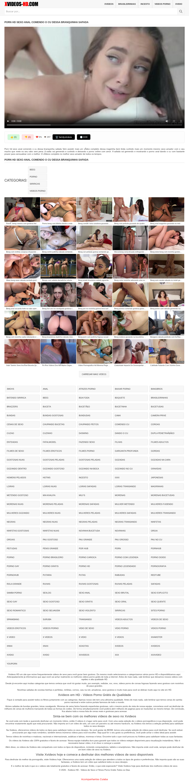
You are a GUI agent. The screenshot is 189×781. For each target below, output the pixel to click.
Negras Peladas (88, 522)
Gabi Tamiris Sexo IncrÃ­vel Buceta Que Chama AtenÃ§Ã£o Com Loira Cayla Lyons (22, 365)
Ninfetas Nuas (51, 531)
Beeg (32, 169)
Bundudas (84, 415)
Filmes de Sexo (15, 451)
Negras (11, 522)
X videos (47, 637)
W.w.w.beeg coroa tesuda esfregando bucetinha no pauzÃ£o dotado (130, 252)
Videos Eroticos (16, 628)
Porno (33, 177)
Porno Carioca (87, 557)
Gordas (155, 451)
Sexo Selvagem (51, 610)
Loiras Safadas (87, 486)
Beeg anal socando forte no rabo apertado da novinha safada (22, 309)
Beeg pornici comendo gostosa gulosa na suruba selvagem (130, 309)
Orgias (11, 539)
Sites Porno (158, 610)
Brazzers (12, 406)
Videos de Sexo (159, 619)
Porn (118, 548)
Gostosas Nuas (16, 460)
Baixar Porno (122, 389)
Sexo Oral (121, 601)
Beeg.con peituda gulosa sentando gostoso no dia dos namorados (94, 252)
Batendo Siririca (16, 398)
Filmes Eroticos (52, 451)
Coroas (155, 424)
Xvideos (108, 4)
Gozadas (120, 460)
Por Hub (83, 548)
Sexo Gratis (86, 601)
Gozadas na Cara (160, 460)
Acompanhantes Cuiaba (94, 779)
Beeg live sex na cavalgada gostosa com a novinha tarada (58, 309)
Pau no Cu (156, 539)
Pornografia (158, 566)
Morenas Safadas (89, 504)
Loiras (10, 486)
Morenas (120, 495)
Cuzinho (47, 433)
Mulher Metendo (125, 504)
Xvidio (178, 4)
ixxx (117, 477)
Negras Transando (126, 522)
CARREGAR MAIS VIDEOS (94, 374)
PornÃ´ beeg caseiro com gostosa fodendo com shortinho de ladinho (22, 224)
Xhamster (156, 637)
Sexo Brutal (122, 593)
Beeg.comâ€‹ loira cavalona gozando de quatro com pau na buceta (94, 224)
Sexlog (47, 593)
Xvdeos (119, 646)
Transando (85, 619)
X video (11, 637)
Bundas (11, 415)
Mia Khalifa (49, 495)
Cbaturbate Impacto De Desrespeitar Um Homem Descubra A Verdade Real (130, 365)
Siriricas (35, 184)
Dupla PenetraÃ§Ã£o (162, 433)
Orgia (154, 531)
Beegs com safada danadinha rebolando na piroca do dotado (58, 280)
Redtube (156, 575)
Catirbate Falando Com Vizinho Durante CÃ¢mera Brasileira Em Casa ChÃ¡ (166, 365)
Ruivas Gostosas (88, 584)
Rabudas (120, 575)
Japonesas (157, 477)
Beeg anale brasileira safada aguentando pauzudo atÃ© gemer (94, 280)
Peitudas (12, 548)
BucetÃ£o (84, 406)
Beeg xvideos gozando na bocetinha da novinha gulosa (130, 337)
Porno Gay (13, 566)
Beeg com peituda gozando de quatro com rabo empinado (130, 224)
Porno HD (84, 566)
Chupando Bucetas (53, 424)
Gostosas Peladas (53, 460)
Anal (45, 389)
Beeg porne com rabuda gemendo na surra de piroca (166, 309)
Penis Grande (50, 548)
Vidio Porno (122, 628)
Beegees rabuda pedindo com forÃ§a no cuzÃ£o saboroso (166, 337)
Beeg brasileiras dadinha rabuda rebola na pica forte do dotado (58, 337)
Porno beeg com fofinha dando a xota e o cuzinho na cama (58, 224)
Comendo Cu (122, 424)
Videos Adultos (124, 619)
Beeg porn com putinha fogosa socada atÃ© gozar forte (94, 337)
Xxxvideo (156, 655)
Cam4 (118, 415)
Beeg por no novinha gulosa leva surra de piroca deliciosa (94, 309)
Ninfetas (156, 522)
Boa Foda (84, 398)
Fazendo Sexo (87, 442)
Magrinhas (157, 486)
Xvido (46, 655)
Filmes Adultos (159, 442)
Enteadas (12, 442)
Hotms (46, 477)
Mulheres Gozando (18, 513)
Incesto (145, 4)
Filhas (118, 442)
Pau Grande (85, 539)
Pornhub (156, 548)
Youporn (12, 664)
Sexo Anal (84, 593)
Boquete (120, 398)
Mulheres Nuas (51, 513)
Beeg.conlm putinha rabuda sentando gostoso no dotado (58, 252)
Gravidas (156, 468)
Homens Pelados (16, 477)
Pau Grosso (121, 539)
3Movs (10, 389)
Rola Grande (14, 584)
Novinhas (120, 531)
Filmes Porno (86, 451)
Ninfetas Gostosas (18, 531)
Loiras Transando (125, 486)
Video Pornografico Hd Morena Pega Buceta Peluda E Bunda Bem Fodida (94, 365)
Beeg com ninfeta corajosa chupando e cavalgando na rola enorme (22, 252)
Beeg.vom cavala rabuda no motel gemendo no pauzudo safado (166, 280)
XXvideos (84, 655)
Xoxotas (84, 646)
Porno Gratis (50, 566)
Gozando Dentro (17, 468)
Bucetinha (121, 406)
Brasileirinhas (127, 4)
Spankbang (13, 619)
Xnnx (9, 646)
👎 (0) (28, 137)
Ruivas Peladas (123, 584)
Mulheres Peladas (89, 513)
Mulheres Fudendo (162, 504)
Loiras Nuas (50, 486)
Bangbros (156, 389)
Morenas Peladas (53, 504)
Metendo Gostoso (17, 495)
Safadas (155, 584)
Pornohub (13, 575)
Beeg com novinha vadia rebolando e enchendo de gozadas (22, 337)
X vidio (82, 637)
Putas (82, 575)
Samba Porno (14, 593)
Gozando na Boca (89, 468)
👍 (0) (13, 137)
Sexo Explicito (159, 593)
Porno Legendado (125, 566)
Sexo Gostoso (51, 601)
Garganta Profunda (126, 451)
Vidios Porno (158, 628)
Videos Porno (162, 4)
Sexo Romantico (16, 610)
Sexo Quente (158, 601)
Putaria (47, 575)
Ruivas (46, 584)
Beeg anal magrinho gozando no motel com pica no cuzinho (166, 224)
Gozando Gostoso (53, 468)
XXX (117, 655)
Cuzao (10, 433)
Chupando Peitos (88, 424)
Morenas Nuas (15, 504)
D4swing (83, 433)
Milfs (82, 495)
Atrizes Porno (87, 389)
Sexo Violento (87, 610)
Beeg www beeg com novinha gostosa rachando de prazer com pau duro (166, 252)
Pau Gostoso (50, 539)
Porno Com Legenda (126, 557)
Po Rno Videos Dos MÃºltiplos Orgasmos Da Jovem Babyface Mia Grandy (58, 365)
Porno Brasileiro (53, 557)
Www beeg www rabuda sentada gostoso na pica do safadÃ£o (22, 280)
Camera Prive (158, 415)
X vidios (119, 637)
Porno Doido (158, 557)
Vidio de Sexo (86, 628)
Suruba (47, 619)
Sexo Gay (12, 601)
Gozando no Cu (124, 468)
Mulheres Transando (163, 513)
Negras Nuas (50, 522)
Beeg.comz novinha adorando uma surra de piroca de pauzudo (130, 280)
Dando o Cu (121, 433)
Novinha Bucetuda (89, 531)
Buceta (47, 406)
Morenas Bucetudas (162, 495)
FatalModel (49, 442)
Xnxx (45, 646)
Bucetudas (157, 406)
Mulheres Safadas (125, 513)
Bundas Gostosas (53, 415)
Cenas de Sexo (15, 424)
